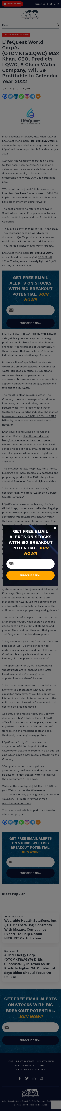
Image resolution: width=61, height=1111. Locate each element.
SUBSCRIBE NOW (30, 575)
